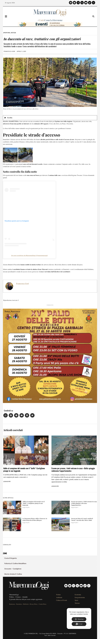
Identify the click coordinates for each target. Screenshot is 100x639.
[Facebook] (70, 2)
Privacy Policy (34, 604)
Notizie (13, 32)
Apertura (6, 32)
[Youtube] (86, 2)
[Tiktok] (89, 2)
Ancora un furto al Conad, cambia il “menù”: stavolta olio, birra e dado (82, 519)
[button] (5, 415)
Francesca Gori (22, 283)
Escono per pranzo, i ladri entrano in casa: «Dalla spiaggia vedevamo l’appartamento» (73, 469)
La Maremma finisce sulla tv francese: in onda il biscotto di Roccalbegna (34, 519)
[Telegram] (74, 2)
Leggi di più (7, 481)
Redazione (12, 604)
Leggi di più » (26, 507)
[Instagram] (78, 2)
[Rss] (82, 2)
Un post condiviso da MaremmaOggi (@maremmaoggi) (29, 255)
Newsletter (19, 604)
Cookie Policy (42, 604)
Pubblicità (26, 604)
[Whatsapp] (93, 2)
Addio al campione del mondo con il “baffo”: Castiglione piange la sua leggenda (24, 469)
